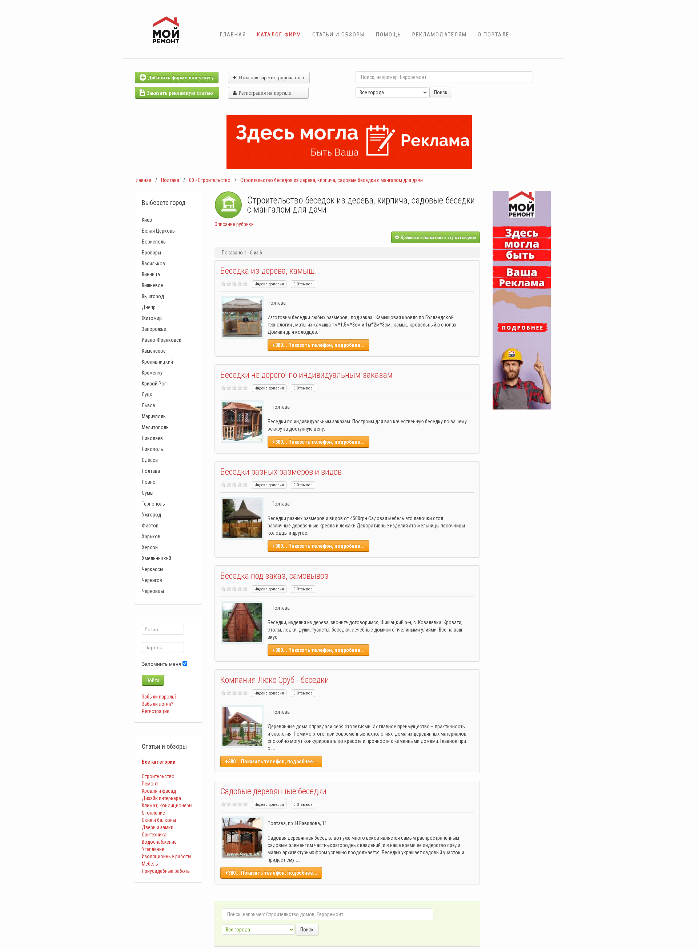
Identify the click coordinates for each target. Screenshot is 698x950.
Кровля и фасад (159, 791)
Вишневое (152, 285)
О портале (493, 34)
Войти (153, 680)
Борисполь (154, 242)
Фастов (150, 526)
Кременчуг (153, 373)
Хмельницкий (156, 558)
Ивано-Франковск (161, 340)
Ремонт (150, 784)
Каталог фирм (279, 34)
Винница (151, 274)
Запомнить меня (161, 664)
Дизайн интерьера (161, 798)
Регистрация (155, 711)
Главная (233, 34)
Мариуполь (154, 416)
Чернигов (152, 580)
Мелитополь (155, 427)
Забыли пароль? (159, 697)
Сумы (147, 493)
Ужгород (151, 515)
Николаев (152, 438)
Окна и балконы (159, 820)
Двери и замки (157, 827)
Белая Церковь (158, 231)
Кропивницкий (157, 362)
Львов (148, 405)
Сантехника (154, 835)
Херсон (150, 547)
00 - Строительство (209, 180)
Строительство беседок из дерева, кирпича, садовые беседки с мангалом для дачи (331, 180)
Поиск (441, 92)
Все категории (159, 762)
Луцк (147, 394)
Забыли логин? (157, 704)
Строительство (158, 776)
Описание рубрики (234, 224)
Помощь (388, 34)
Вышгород (153, 296)
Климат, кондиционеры (167, 805)
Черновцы (153, 591)
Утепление (153, 849)
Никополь (152, 449)
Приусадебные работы (166, 871)
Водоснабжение (159, 842)
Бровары (151, 253)
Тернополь (153, 504)
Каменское (154, 351)
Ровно (149, 482)
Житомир (152, 318)
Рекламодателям (439, 34)
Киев (147, 220)
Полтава (170, 180)
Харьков (151, 536)
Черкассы (152, 569)
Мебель (150, 864)
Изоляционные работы (166, 856)
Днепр (149, 307)
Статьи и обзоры (338, 34)
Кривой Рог (154, 384)
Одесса (150, 460)
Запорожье (154, 329)
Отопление (153, 813)
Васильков (153, 263)
